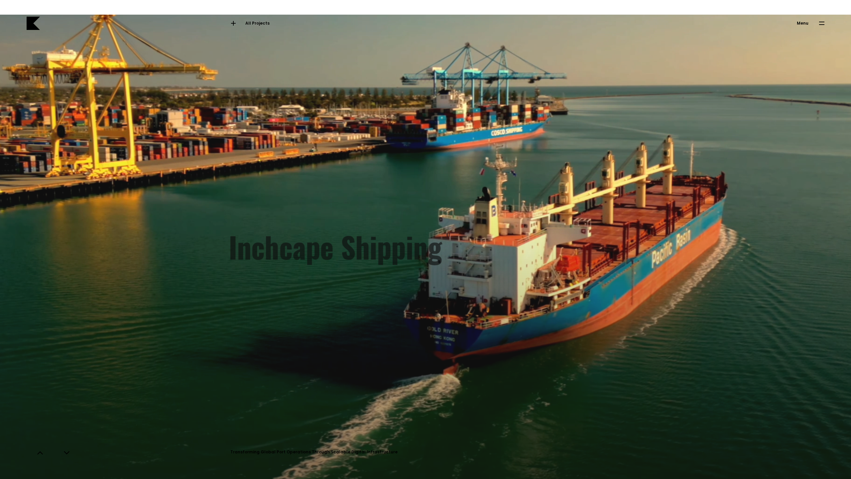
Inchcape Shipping (337, 239)
